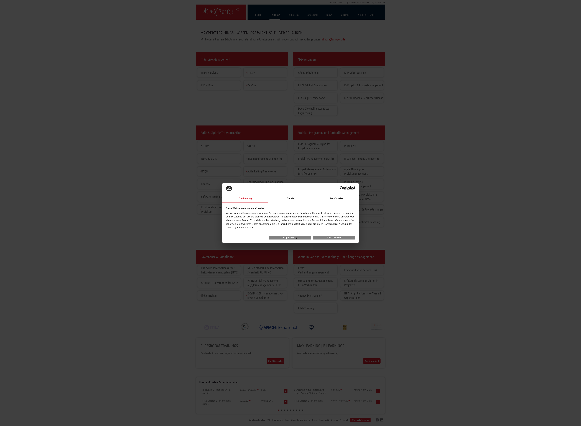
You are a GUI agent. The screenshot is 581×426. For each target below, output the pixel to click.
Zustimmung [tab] (245, 198)
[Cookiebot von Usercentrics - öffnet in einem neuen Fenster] (342, 188)
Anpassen (288, 237)
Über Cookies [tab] (336, 198)
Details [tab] (290, 198)
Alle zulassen (334, 237)
